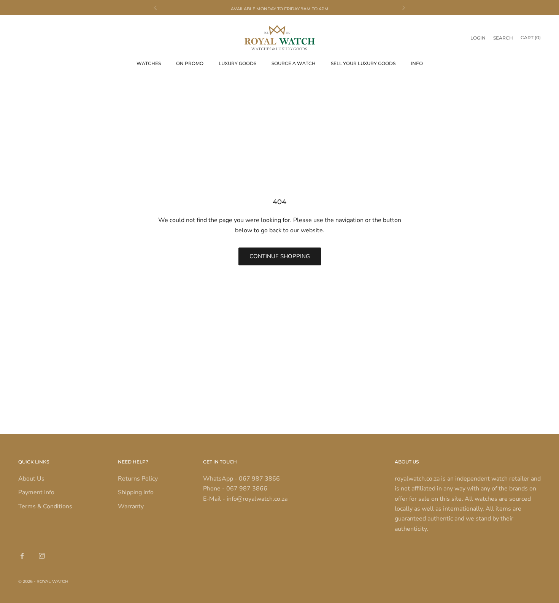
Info (417, 63)
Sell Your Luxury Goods (363, 63)
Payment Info (36, 492)
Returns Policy (138, 478)
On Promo (189, 63)
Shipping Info (136, 492)
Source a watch (294, 63)
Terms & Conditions (45, 506)
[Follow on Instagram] (42, 556)
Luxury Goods (237, 63)
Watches (149, 63)
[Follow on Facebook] (22, 556)
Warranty (131, 506)
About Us (31, 478)
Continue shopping (279, 256)
